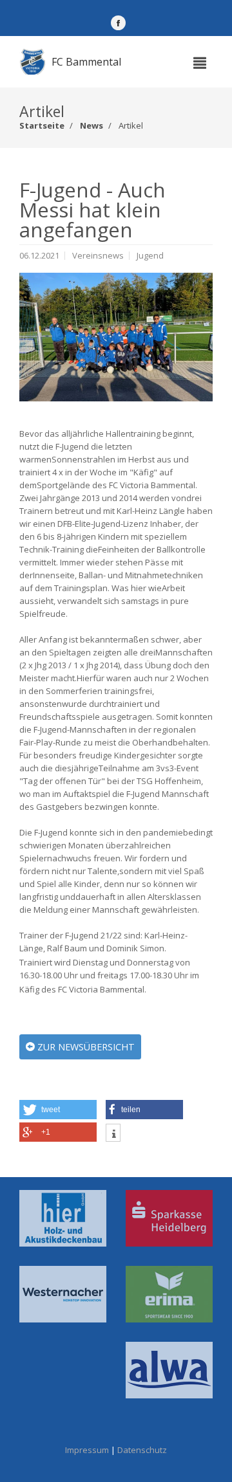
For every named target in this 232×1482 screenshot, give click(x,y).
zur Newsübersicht (85, 1047)
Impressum (87, 1450)
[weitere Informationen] (113, 1134)
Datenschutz (142, 1450)
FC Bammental (86, 62)
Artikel (131, 125)
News (91, 125)
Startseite (41, 125)
